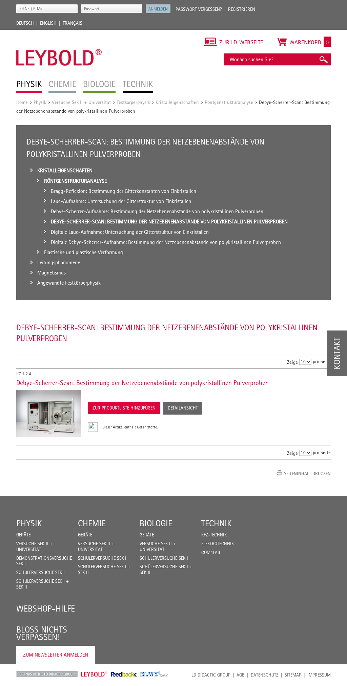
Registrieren (241, 9)
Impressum (319, 675)
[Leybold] (59, 33)
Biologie (156, 523)
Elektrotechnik (217, 543)
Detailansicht (183, 408)
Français (72, 23)
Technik (216, 523)
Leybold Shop (94, 674)
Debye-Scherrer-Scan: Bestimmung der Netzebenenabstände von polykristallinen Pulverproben (142, 383)
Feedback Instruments (124, 674)
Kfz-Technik (214, 534)
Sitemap (293, 675)
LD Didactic (47, 674)
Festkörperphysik (133, 102)
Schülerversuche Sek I (40, 572)
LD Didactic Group (210, 675)
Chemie (92, 523)
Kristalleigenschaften (177, 102)
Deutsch (25, 23)
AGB (241, 675)
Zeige (292, 362)
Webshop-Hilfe (45, 608)
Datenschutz (265, 675)
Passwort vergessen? (199, 9)
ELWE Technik (154, 674)
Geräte (23, 534)
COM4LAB (210, 552)
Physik (40, 102)
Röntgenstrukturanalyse (229, 102)
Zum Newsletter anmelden (55, 654)
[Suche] (323, 59)
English (48, 23)
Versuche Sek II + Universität (81, 102)
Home (22, 102)
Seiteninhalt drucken (307, 473)
